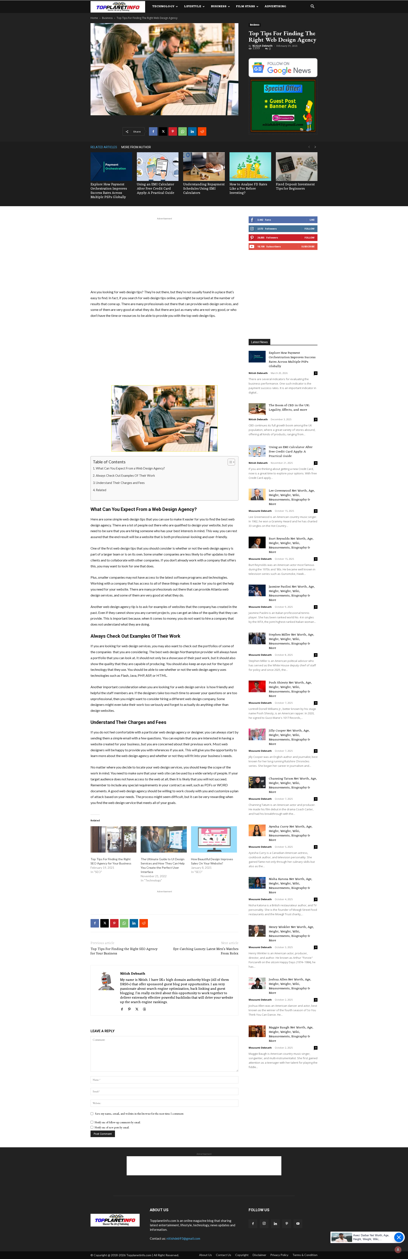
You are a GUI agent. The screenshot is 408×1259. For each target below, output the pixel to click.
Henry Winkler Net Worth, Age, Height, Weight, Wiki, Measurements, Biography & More (291, 933)
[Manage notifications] (398, 1249)
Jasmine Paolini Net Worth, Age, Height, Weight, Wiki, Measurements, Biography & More (292, 593)
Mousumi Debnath (260, 510)
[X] (163, 131)
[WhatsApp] (182, 131)
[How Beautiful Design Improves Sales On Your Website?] (214, 839)
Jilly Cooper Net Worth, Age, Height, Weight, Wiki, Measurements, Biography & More (289, 737)
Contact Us (223, 1255)
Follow (309, 228)
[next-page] (315, 147)
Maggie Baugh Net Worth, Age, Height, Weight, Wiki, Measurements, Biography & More (291, 1034)
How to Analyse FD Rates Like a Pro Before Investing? (248, 189)
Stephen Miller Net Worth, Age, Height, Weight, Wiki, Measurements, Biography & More (291, 641)
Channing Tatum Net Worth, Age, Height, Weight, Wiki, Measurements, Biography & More (293, 785)
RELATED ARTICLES (104, 147)
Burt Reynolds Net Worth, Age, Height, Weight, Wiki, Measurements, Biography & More (291, 545)
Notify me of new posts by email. (112, 1127)
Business (219, 6)
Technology (163, 6)
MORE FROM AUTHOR (136, 147)
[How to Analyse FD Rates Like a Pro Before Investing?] (250, 166)
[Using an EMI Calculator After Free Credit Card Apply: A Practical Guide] (157, 166)
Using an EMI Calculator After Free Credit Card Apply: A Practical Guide (155, 189)
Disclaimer (259, 1255)
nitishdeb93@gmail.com (183, 1238)
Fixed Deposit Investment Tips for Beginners (295, 187)
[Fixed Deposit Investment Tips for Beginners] (296, 166)
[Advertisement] (164, 253)
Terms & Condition (304, 1255)
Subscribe (307, 246)
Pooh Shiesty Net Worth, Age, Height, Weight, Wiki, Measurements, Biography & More (290, 689)
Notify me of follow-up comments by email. (118, 1122)
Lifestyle (192, 6)
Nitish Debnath (262, 46)
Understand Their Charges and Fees (120, 483)
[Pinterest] (173, 131)
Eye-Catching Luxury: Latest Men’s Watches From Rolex (205, 951)
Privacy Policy (279, 1255)
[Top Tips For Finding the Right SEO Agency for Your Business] (113, 839)
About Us (205, 1255)
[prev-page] (309, 147)
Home (94, 18)
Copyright (242, 1255)
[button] (312, 7)
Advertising (275, 6)
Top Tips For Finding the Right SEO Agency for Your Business (124, 951)
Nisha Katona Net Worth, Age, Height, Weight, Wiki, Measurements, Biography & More (290, 885)
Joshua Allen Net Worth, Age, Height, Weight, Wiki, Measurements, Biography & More (290, 986)
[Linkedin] (192, 131)
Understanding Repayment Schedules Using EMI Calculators (204, 189)
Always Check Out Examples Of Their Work (125, 475)
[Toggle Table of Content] (229, 462)
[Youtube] (298, 1224)
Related (101, 490)
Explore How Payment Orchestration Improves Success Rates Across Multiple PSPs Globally (109, 191)
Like (312, 219)
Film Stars (245, 6)
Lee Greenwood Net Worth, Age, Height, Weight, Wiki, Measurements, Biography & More (292, 497)
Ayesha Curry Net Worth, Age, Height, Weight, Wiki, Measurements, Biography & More (290, 833)
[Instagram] (264, 1224)
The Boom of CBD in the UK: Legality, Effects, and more (289, 408)
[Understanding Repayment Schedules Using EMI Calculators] (204, 166)
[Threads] (145, 1009)
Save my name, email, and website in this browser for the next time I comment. (139, 1113)
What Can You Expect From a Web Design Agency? (130, 468)
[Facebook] (153, 131)
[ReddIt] (202, 131)
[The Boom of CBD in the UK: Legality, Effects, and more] (257, 409)
